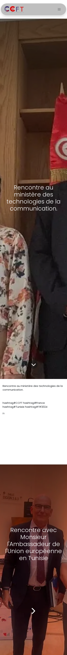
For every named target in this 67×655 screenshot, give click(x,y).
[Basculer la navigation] (59, 9)
